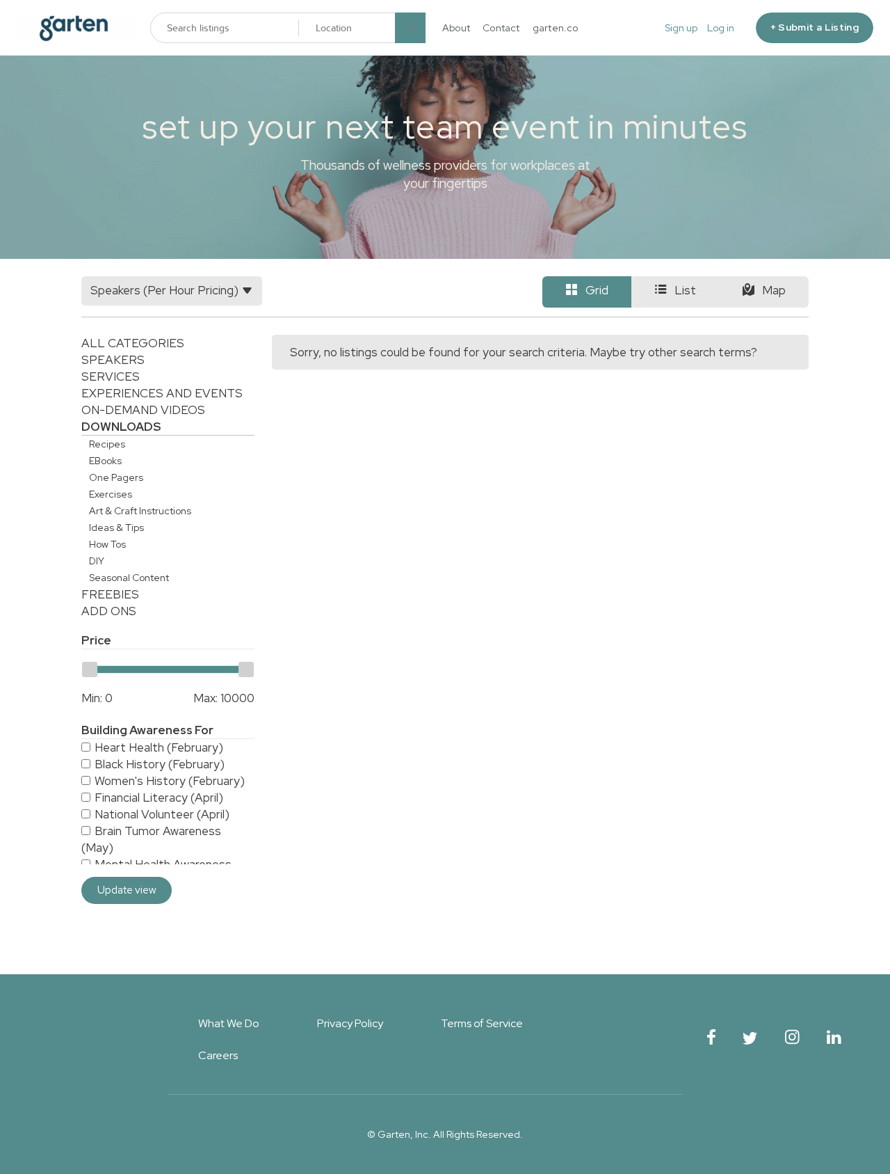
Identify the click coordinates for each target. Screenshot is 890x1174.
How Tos (107, 544)
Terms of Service (482, 1023)
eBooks (105, 460)
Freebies (110, 594)
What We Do (228, 1023)
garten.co (555, 28)
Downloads (121, 426)
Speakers (113, 359)
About (456, 28)
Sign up (681, 28)
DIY (96, 561)
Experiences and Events (162, 393)
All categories (132, 343)
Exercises (110, 494)
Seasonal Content (129, 577)
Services (110, 376)
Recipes (107, 444)
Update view (126, 890)
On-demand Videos (143, 410)
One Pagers (116, 477)
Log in (720, 28)
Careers (218, 1055)
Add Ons (108, 611)
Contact (501, 28)
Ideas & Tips (116, 527)
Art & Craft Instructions (140, 511)
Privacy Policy (350, 1023)
